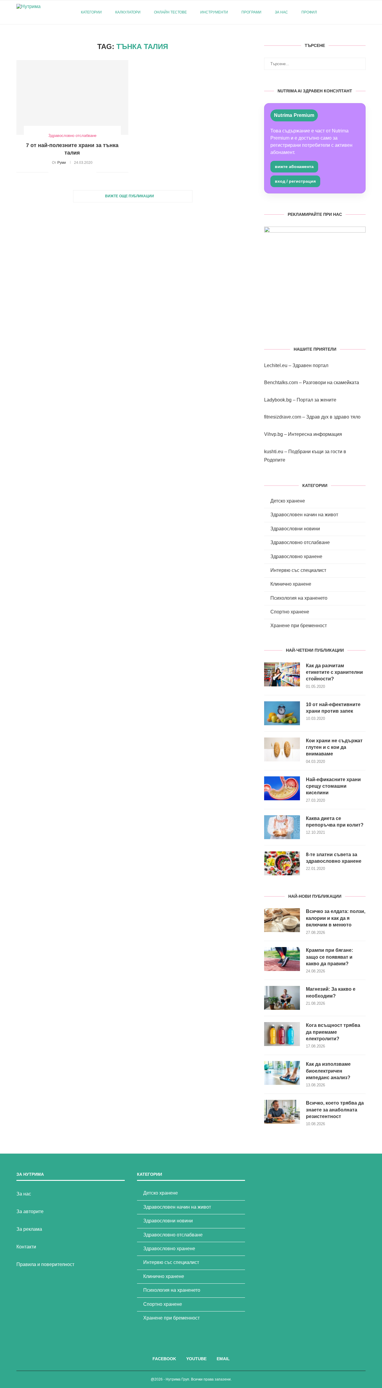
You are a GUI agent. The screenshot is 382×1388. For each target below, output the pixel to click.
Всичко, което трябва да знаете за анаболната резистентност (335, 1109)
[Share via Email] (91, 172)
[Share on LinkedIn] (79, 172)
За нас (281, 12)
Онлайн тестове (170, 12)
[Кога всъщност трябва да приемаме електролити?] (282, 1034)
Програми (251, 12)
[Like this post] (53, 172)
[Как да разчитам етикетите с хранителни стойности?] (282, 674)
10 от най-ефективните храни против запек (333, 708)
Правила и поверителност (45, 1264)
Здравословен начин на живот (304, 514)
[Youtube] (347, 12)
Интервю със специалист (298, 570)
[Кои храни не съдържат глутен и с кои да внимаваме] (282, 749)
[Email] (353, 12)
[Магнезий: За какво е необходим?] (282, 998)
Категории (91, 12)
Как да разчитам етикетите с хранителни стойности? (334, 672)
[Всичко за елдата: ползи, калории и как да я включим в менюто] (282, 920)
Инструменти (214, 12)
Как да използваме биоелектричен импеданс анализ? (328, 1071)
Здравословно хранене (296, 556)
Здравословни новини (295, 528)
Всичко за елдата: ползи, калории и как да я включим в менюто (335, 918)
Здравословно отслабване (300, 542)
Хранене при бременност (298, 625)
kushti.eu (273, 451)
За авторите (30, 1211)
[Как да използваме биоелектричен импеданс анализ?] (282, 1073)
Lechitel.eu (275, 365)
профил (309, 12)
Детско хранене (287, 500)
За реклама (29, 1229)
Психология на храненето (298, 598)
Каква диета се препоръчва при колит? (334, 821)
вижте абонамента (294, 166)
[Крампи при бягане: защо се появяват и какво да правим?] (282, 959)
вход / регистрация (295, 181)
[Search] (363, 12)
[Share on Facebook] (60, 172)
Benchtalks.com (281, 382)
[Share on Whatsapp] (85, 172)
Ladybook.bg (278, 399)
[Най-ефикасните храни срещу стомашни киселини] (282, 788)
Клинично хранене (290, 584)
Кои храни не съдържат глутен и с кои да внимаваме (334, 747)
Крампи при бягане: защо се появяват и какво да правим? (329, 957)
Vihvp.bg (273, 434)
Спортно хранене (289, 611)
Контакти (26, 1246)
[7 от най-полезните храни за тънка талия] (72, 97)
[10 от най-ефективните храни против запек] (282, 713)
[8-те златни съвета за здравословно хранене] (282, 863)
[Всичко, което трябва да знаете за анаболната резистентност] (282, 1112)
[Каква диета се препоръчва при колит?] (282, 827)
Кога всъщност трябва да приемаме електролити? (333, 1032)
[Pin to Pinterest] (73, 172)
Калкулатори (128, 12)
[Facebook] (341, 12)
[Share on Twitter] (66, 172)
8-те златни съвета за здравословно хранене (333, 858)
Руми (61, 163)
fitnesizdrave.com (282, 416)
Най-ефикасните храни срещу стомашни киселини (333, 786)
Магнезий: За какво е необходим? (330, 992)
